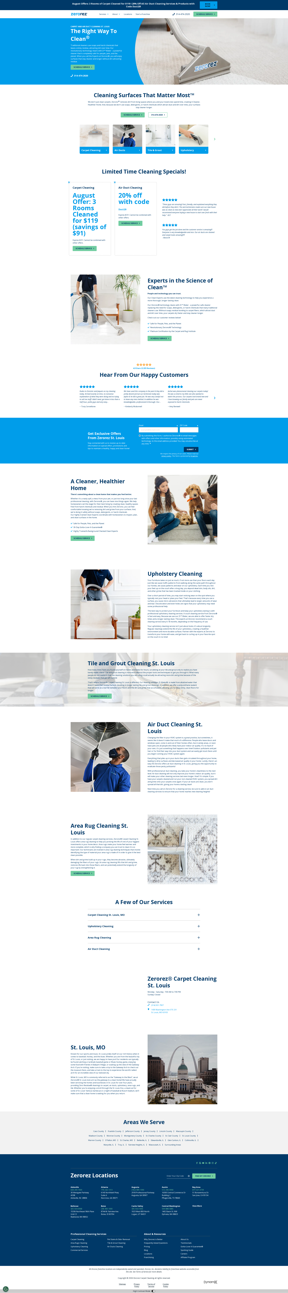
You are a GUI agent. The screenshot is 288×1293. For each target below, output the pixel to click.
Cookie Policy (166, 1285)
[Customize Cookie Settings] (6, 1289)
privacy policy (166, 456)
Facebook (196, 1163)
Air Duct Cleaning (99, 949)
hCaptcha (194, 456)
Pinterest (209, 1163)
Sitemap (122, 1284)
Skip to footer (8, 16)
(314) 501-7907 (157, 1005)
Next (214, 139)
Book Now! (207, 5)
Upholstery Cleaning (100, 926)
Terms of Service (151, 1285)
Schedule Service (204, 14)
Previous (73, 139)
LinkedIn (206, 1163)
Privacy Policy (137, 1285)
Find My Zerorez (203, 1176)
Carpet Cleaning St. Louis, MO (106, 914)
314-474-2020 (183, 14)
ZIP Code (183, 425)
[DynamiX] (210, 1282)
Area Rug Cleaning (99, 937)
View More (197, 1206)
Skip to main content (10, 13)
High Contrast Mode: (11, 19)
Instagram (212, 1163)
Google (200, 1163)
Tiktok (215, 1163)
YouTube (203, 1163)
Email (141, 425)
